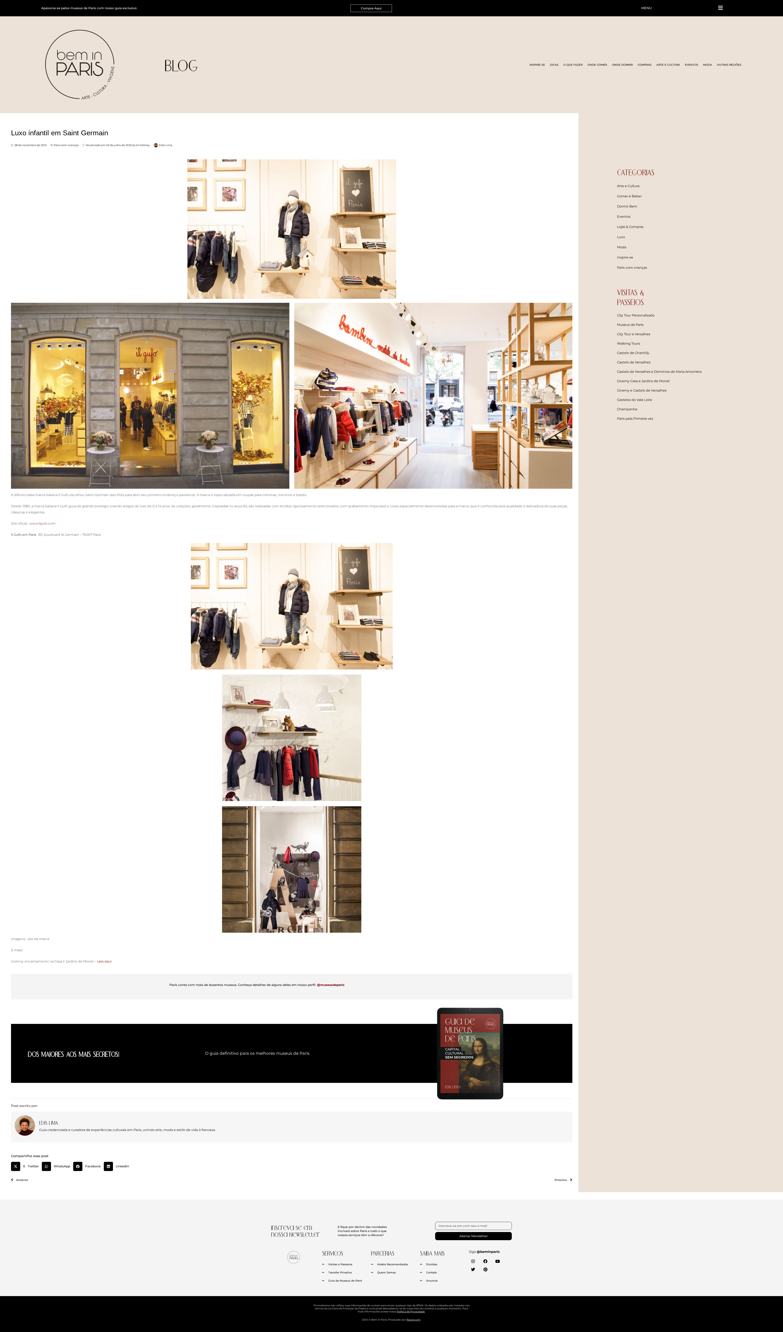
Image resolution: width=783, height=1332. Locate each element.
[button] (26, 1166)
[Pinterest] (485, 1269)
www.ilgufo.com (42, 523)
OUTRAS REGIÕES (729, 64)
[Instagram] (473, 1261)
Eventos (623, 217)
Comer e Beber (629, 196)
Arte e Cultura (628, 186)
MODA (707, 64)
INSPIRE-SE (537, 64)
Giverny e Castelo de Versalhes (642, 390)
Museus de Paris (630, 325)
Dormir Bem (627, 206)
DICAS (554, 64)
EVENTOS (691, 64)
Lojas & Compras (630, 227)
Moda (621, 247)
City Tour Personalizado (636, 315)
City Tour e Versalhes (633, 334)
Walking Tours (628, 343)
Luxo (621, 237)
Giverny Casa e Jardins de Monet (643, 381)
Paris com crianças (66, 145)
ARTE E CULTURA (668, 64)
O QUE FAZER (573, 64)
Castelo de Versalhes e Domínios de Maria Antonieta (659, 372)
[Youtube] (497, 1261)
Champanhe (627, 409)
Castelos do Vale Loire (634, 400)
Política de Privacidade (411, 1311)
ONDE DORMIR (622, 64)
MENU (646, 8)
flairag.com (413, 1319)
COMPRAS (644, 64)
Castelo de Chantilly (633, 353)
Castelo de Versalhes (633, 362)
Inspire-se (625, 257)
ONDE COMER (597, 64)
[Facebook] (485, 1261)
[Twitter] (473, 1269)
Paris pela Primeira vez (635, 419)
